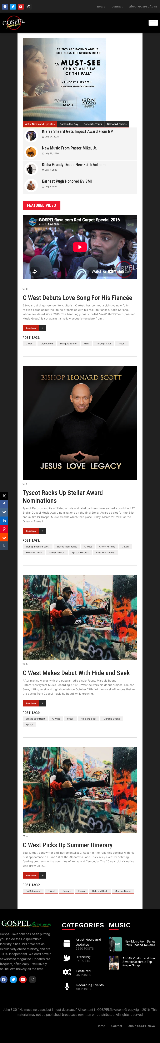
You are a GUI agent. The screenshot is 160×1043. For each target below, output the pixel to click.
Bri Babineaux (33, 891)
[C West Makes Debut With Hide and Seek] (80, 618)
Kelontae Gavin (34, 552)
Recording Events (90, 985)
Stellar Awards (57, 552)
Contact (117, 6)
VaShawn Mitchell (105, 552)
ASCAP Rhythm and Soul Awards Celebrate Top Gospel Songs (138, 962)
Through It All (103, 343)
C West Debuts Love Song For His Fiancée (77, 298)
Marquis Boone (68, 343)
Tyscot (121, 343)
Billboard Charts (116, 124)
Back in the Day (69, 124)
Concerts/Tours (93, 124)
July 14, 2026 (52, 153)
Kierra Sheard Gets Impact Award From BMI (78, 131)
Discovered (47, 343)
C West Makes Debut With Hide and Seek (76, 673)
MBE (86, 343)
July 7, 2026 (51, 170)
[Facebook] (5, 7)
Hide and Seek (88, 718)
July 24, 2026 (52, 136)
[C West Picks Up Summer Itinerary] (80, 790)
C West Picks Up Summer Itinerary (67, 845)
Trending (83, 957)
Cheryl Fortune (107, 546)
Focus (70, 718)
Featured (83, 971)
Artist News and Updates (40, 124)
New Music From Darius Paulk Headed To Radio (140, 943)
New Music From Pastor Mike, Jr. (69, 148)
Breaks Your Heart (35, 718)
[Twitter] (13, 7)
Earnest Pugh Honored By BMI (67, 181)
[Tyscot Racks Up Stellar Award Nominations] (80, 423)
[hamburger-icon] (153, 23)
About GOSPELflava (143, 6)
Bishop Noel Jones (67, 546)
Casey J (66, 891)
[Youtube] (21, 7)
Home (101, 6)
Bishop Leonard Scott (37, 546)
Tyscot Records (80, 552)
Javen (125, 546)
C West (29, 343)
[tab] (40, 124)
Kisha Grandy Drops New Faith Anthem (73, 164)
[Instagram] (29, 7)
